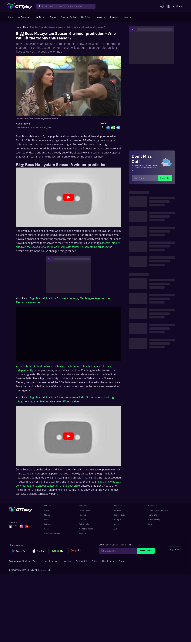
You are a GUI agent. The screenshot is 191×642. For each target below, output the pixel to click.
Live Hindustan (50, 561)
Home (46, 510)
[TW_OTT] (16, 527)
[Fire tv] (76, 551)
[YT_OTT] (27, 527)
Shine (94, 561)
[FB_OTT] (10, 527)
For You (47, 505)
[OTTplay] (19, 6)
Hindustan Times (30, 561)
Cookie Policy (119, 514)
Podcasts (118, 505)
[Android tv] (58, 551)
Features (83, 533)
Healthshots (108, 561)
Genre (46, 528)
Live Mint (67, 561)
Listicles (82, 519)
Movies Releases (86, 528)
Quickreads (84, 524)
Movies (47, 514)
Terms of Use (153, 514)
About (116, 524)
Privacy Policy (154, 519)
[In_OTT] (21, 527)
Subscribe (165, 177)
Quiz (115, 528)
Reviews (82, 514)
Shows (47, 519)
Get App (117, 519)
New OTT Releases (52, 533)
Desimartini (81, 561)
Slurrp (121, 561)
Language (48, 524)
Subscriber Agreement (158, 510)
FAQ (150, 524)
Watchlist (83, 505)
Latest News (84, 510)
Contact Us (153, 505)
